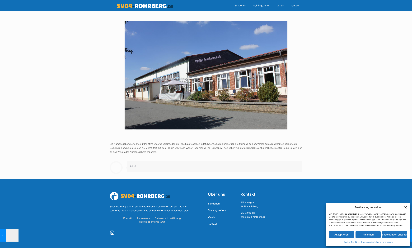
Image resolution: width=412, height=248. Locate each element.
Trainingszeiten (217, 210)
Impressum (388, 242)
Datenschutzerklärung (371, 242)
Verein (211, 217)
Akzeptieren (341, 234)
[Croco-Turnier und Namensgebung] (9, 235)
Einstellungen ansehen (394, 234)
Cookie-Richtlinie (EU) (152, 221)
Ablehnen (368, 234)
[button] (405, 207)
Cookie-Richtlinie (352, 242)
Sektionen (214, 203)
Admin (133, 166)
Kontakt (127, 218)
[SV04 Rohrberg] (145, 5)
